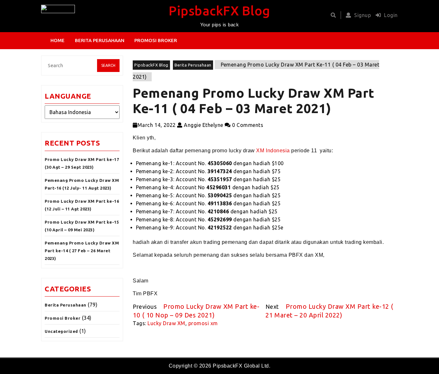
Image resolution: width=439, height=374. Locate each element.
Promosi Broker (155, 40)
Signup (362, 15)
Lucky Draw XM (166, 323)
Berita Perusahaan (99, 40)
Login (391, 15)
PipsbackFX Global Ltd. (241, 366)
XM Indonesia (273, 150)
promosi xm (203, 323)
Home (57, 40)
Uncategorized (61, 331)
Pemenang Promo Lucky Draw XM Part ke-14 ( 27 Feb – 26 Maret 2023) (82, 251)
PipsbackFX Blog (219, 11)
